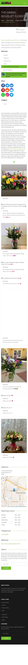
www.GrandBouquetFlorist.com (11, 40)
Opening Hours (7, 61)
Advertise (4, 614)
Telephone (6, 58)
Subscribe (6, 568)
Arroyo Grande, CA (20, 20)
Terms (3, 605)
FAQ (3, 610)
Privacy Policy (5, 607)
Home (2, 20)
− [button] (3, 481)
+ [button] (3, 478)
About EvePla (5, 602)
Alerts (5, 63)
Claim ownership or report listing (11, 66)
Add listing (5, 617)
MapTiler (13, 506)
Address (6, 55)
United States (9, 20)
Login (3, 620)
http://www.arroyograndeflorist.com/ (10, 543)
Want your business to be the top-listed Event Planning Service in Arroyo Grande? (16, 75)
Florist (5, 104)
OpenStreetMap (19, 506)
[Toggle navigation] (24, 3)
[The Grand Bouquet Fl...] (14, 490)
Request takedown (8, 70)
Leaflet (8, 506)
